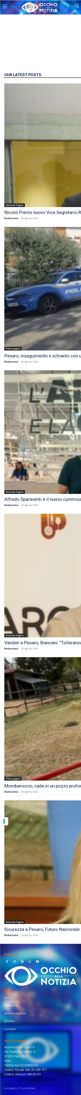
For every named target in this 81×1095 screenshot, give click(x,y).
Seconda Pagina (15, 205)
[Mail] (22, 962)
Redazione (11, 218)
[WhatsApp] (30, 962)
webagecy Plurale (19, 1088)
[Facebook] (7, 962)
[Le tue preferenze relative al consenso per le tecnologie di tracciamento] (4, 821)
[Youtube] (37, 962)
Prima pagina (13, 348)
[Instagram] (14, 962)
